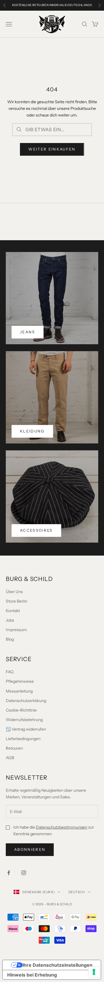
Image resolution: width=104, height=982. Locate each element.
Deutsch (76, 892)
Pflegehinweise (20, 681)
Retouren (14, 748)
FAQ (10, 671)
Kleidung (32, 431)
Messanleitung (19, 691)
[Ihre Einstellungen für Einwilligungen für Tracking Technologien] (93, 971)
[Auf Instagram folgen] (24, 873)
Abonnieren (29, 849)
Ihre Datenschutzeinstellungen (57, 965)
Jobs (10, 620)
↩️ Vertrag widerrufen (26, 729)
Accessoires (36, 530)
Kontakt (13, 610)
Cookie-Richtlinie (21, 710)
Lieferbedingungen (23, 738)
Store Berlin (16, 601)
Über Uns (14, 591)
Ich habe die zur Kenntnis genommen (53, 830)
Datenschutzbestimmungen (61, 827)
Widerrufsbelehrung (24, 719)
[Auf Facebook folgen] (9, 873)
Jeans (27, 332)
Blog (10, 639)
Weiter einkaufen (51, 149)
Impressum (16, 629)
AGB (10, 757)
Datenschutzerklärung (26, 700)
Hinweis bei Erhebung (32, 975)
